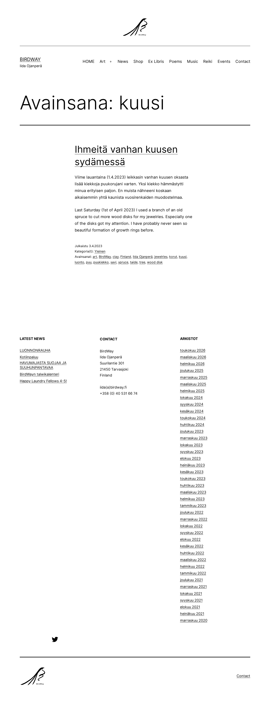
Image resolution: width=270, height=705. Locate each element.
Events (224, 61)
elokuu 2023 (190, 458)
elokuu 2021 (190, 607)
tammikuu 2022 (193, 573)
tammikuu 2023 (193, 506)
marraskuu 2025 (193, 377)
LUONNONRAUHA (35, 350)
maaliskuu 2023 (193, 492)
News (123, 61)
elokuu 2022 (190, 539)
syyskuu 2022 (191, 533)
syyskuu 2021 (191, 600)
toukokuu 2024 (193, 418)
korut (173, 257)
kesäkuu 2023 (191, 472)
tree (142, 262)
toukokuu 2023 (192, 478)
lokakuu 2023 (191, 445)
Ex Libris (156, 61)
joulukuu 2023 (191, 431)
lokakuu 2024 (191, 397)
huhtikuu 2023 (192, 485)
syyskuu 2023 (191, 452)
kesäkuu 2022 (191, 546)
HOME (88, 61)
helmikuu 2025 (192, 391)
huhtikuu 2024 (192, 425)
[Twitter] (55, 639)
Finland (125, 257)
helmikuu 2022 (192, 566)
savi (113, 262)
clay (116, 257)
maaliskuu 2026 (193, 357)
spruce (123, 262)
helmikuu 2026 (192, 364)
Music (192, 61)
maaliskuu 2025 (193, 384)
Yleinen (99, 251)
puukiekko (101, 262)
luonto (79, 262)
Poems (175, 61)
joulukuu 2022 (191, 512)
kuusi (183, 257)
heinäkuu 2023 (192, 465)
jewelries (160, 257)
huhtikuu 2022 (192, 553)
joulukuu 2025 (191, 370)
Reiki (207, 61)
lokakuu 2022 (191, 526)
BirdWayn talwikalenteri (39, 374)
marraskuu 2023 (193, 438)
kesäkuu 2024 (192, 411)
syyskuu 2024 (191, 404)
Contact (242, 61)
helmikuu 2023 (192, 499)
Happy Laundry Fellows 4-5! (43, 381)
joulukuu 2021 (191, 580)
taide (134, 262)
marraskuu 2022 (193, 519)
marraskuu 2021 (193, 587)
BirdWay (30, 59)
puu (89, 262)
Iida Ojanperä (143, 257)
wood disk (155, 262)
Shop (138, 61)
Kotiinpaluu (29, 357)
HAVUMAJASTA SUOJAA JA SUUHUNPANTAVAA (43, 365)
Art (102, 61)
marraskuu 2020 (193, 620)
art (95, 257)
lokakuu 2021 (191, 593)
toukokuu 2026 (192, 350)
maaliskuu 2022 (193, 560)
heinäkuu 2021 (192, 614)
